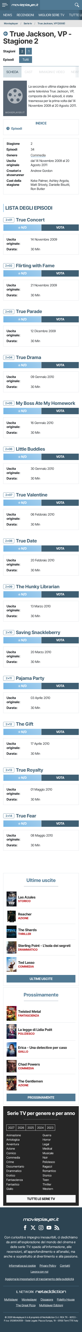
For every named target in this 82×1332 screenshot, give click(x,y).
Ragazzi (47, 1166)
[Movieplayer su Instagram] (41, 1227)
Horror (47, 1139)
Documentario (15, 1166)
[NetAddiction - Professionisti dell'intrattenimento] (51, 1291)
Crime (10, 1162)
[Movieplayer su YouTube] (49, 1227)
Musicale (48, 1153)
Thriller (47, 1184)
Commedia (38, 155)
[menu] (5, 5)
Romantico (49, 1171)
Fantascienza (14, 1179)
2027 (11, 1127)
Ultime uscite (41, 979)
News (7, 15)
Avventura (12, 1144)
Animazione (13, 1135)
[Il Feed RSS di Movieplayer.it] (57, 1227)
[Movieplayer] (41, 1219)
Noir (45, 1157)
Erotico (10, 1175)
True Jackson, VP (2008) (51, 23)
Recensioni (25, 15)
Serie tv (28, 23)
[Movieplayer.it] (25, 5)
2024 (40, 1127)
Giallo (9, 1188)
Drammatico (13, 1171)
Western (48, 1188)
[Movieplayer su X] (33, 1227)
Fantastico (12, 1184)
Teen (46, 1179)
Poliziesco (49, 1162)
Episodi (16, 128)
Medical (47, 1148)
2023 (50, 1127)
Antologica (13, 1139)
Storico (47, 1175)
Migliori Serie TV (51, 15)
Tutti (25, 60)
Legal (46, 1144)
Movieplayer (11, 23)
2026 (21, 1127)
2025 (30, 1127)
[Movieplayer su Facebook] (25, 1227)
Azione (10, 1148)
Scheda (12, 72)
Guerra (47, 1135)
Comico (11, 1153)
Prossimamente (41, 1097)
